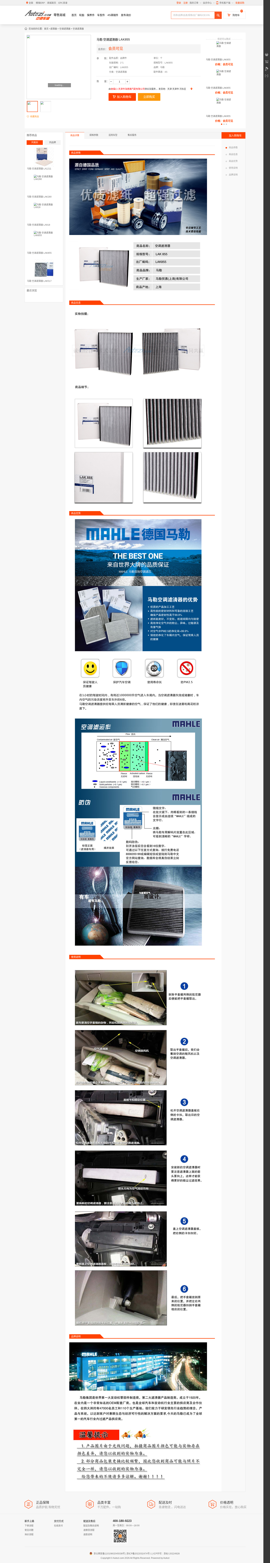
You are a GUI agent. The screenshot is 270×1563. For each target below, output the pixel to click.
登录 (179, 3)
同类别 (34, 142)
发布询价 (126, 15)
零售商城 (59, 15)
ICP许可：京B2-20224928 (166, 1553)
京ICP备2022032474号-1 (139, 1553)
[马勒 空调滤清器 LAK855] (44, 241)
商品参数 (233, 147)
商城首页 (51, 3)
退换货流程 (88, 1530)
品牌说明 (233, 174)
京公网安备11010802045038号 (107, 1553)
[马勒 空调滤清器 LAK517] (44, 269)
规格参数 (93, 135)
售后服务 (132, 135)
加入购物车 (124, 96)
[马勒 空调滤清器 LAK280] (44, 185)
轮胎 (81, 15)
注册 (185, 3)
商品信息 (233, 154)
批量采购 (239, 3)
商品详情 (74, 135)
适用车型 (113, 135)
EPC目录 (62, 3)
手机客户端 (224, 3)
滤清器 (53, 29)
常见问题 (29, 1530)
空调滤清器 (64, 29)
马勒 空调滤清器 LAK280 (39, 197)
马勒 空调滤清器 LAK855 (218, 59)
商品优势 (233, 161)
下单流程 (29, 1525)
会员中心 (207, 3)
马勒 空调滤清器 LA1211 (39, 168)
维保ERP (40, 3)
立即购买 (149, 96)
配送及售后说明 (91, 1525)
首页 (74, 15)
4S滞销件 (112, 15)
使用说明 (233, 168)
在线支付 (58, 1525)
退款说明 (87, 1534)
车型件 (101, 15)
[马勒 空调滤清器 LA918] (44, 213)
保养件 (91, 15)
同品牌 (52, 142)
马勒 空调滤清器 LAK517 (39, 281)
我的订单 (194, 3)
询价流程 (29, 1534)
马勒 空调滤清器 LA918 (38, 225)
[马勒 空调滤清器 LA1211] (44, 157)
